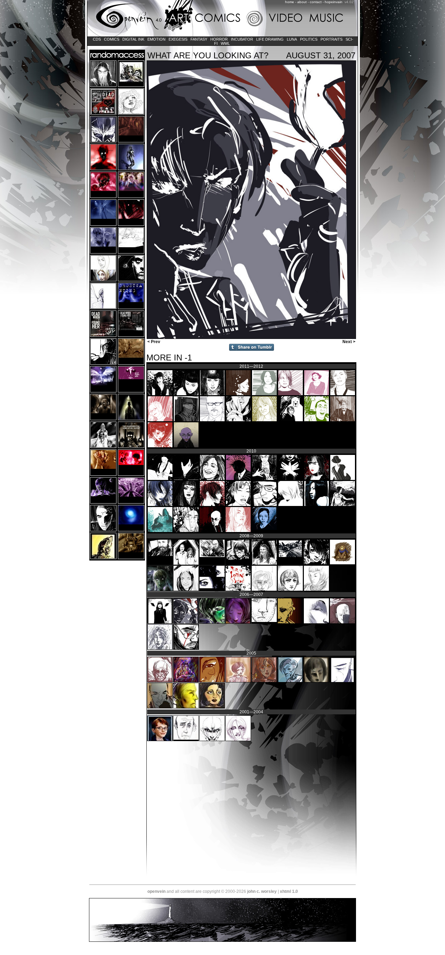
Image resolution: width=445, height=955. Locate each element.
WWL (225, 43)
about (302, 2)
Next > (349, 341)
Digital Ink (133, 39)
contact (316, 2)
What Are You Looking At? (207, 55)
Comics (111, 39)
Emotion (156, 39)
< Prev (153, 341)
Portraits (331, 39)
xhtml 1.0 (289, 891)
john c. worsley (262, 891)
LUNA (292, 39)
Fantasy (198, 39)
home (289, 2)
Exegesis (178, 39)
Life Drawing (270, 39)
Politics (308, 39)
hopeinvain (333, 2)
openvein (156, 891)
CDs (97, 39)
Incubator (242, 39)
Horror (219, 39)
